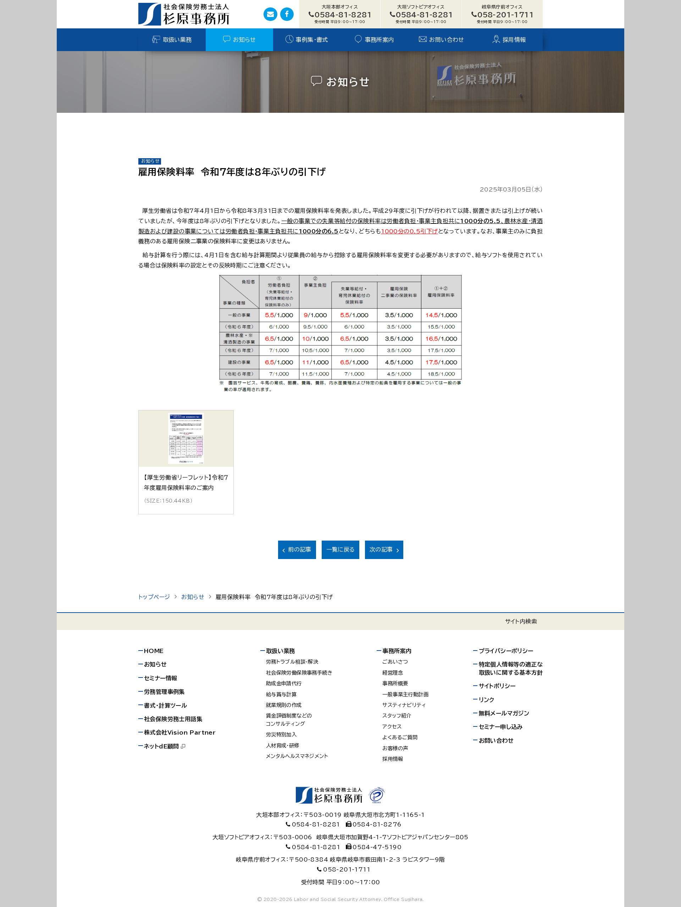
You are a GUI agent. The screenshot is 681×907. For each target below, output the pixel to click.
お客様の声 (395, 748)
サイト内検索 (521, 621)
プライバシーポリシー (506, 651)
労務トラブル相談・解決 (292, 661)
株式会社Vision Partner (180, 732)
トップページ (154, 597)
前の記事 (299, 549)
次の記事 (381, 549)
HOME (154, 651)
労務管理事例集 (164, 692)
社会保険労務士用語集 (173, 719)
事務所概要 (395, 683)
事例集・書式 (312, 40)
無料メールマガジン (504, 713)
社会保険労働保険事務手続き (299, 672)
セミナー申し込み (501, 727)
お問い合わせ (446, 40)
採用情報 (514, 40)
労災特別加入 (281, 734)
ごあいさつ (395, 661)
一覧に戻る (340, 549)
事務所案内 (379, 40)
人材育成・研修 (282, 745)
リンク (486, 700)
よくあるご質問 (399, 737)
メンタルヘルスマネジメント (297, 756)
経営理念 (392, 672)
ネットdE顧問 (161, 746)
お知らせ (244, 40)
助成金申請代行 (284, 683)
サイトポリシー (497, 686)
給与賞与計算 (281, 694)
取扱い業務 (177, 40)
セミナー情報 (160, 678)
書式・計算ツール (165, 705)
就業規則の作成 (284, 705)
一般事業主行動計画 (405, 694)
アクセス (392, 726)
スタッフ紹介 (396, 715)
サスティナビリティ (404, 705)
